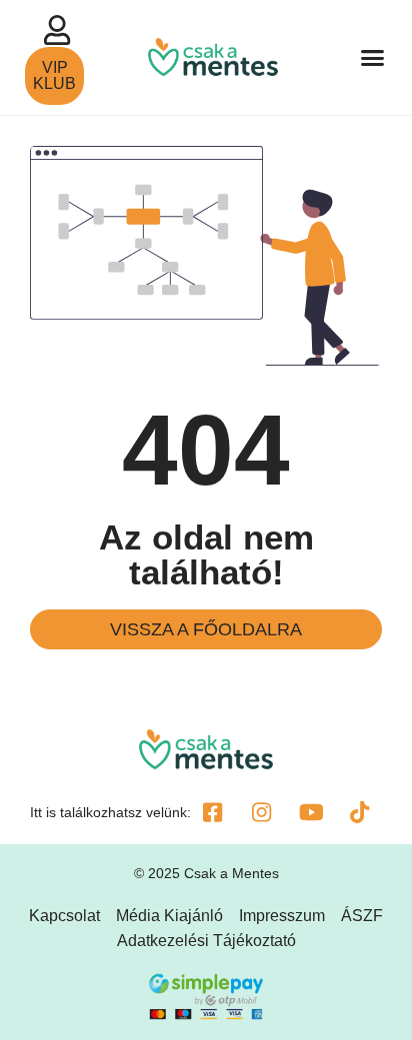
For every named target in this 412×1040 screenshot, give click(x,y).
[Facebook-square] (213, 812)
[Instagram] (262, 812)
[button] (373, 58)
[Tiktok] (360, 812)
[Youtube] (311, 812)
